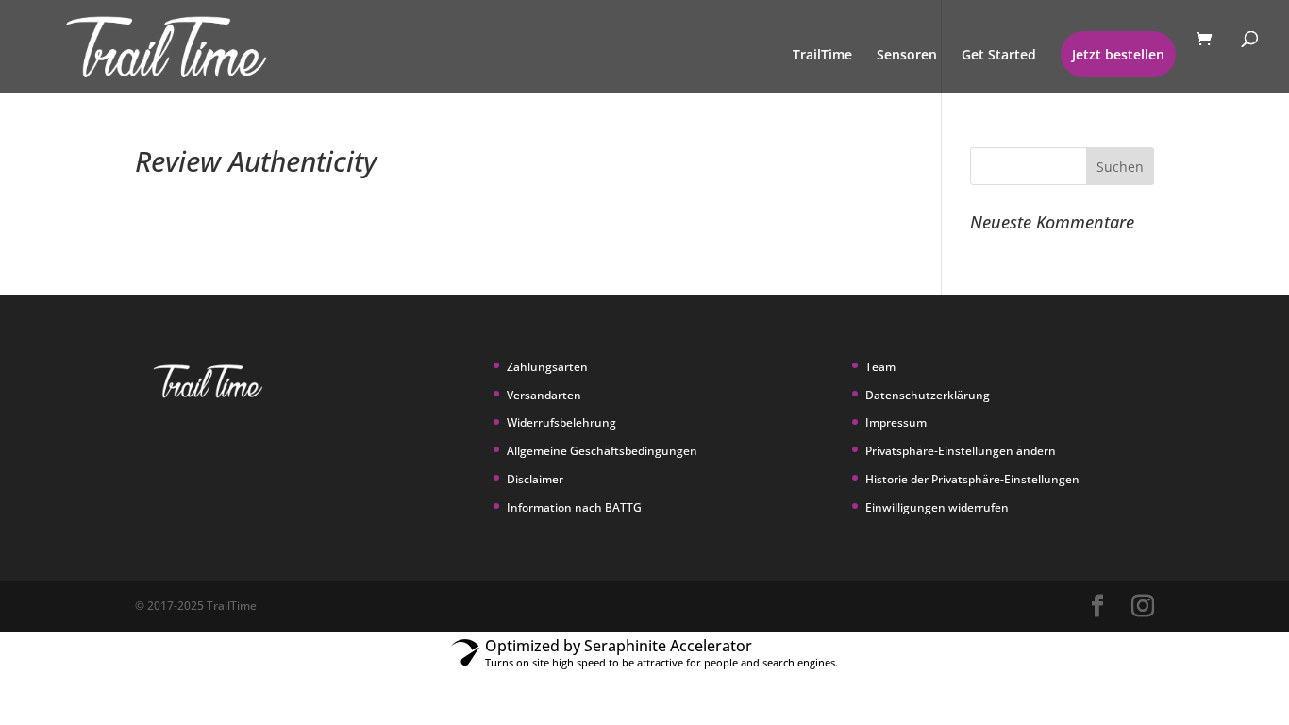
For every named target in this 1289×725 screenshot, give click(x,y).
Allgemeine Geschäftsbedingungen (602, 451)
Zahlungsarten (547, 367)
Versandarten (544, 395)
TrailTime (822, 55)
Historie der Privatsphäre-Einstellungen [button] (972, 479)
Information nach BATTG (574, 507)
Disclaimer (535, 479)
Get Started (999, 55)
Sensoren (907, 55)
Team (880, 367)
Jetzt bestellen (1118, 54)
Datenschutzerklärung (927, 395)
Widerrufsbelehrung (561, 422)
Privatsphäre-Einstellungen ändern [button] (960, 451)
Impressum (896, 422)
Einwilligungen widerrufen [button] (937, 507)
